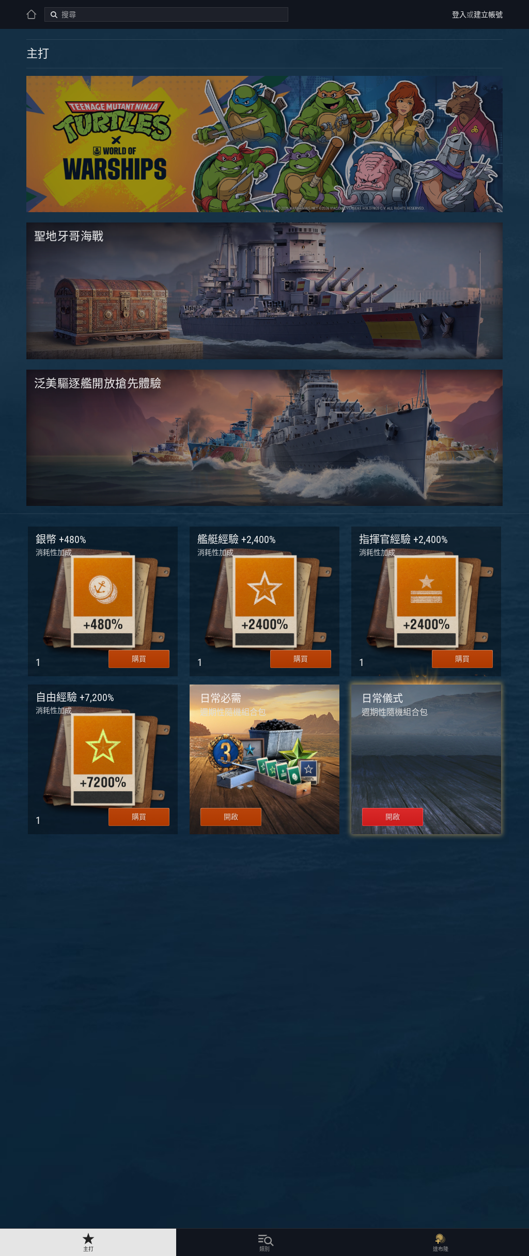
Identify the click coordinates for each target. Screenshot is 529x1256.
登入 (459, 14)
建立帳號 (488, 14)
